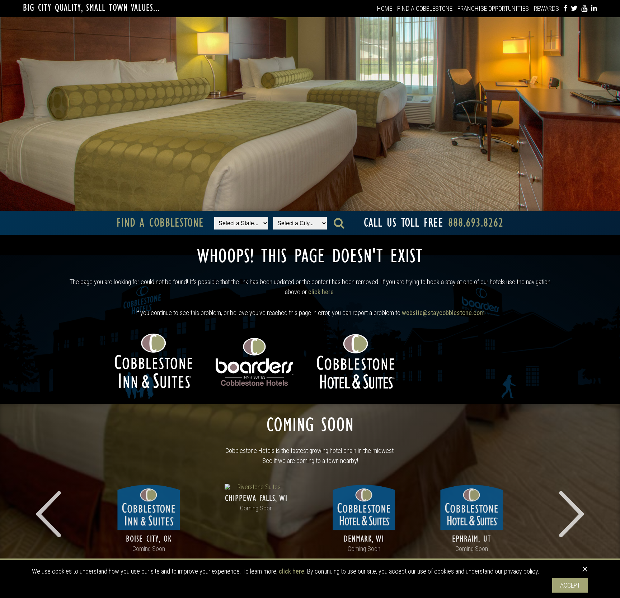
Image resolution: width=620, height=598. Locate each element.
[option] (148, 518)
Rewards (546, 8)
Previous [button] (50, 514)
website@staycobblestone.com (443, 312)
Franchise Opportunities (493, 8)
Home (384, 8)
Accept (570, 585)
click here (321, 292)
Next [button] (570, 514)
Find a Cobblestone (424, 8)
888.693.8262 (475, 222)
